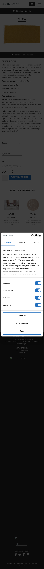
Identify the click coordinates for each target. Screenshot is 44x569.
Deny (22, 331)
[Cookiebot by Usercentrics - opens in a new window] (31, 235)
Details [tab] (22, 242)
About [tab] (36, 242)
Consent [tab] (7, 242)
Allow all (22, 316)
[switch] (38, 290)
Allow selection (22, 323)
